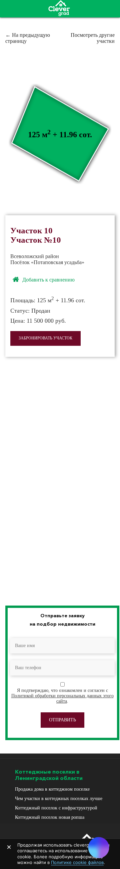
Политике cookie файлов (77, 862)
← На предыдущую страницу (27, 38)
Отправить (62, 719)
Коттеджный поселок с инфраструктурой (56, 807)
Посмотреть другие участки (93, 38)
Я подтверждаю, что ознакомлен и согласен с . (62, 696)
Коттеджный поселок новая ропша (49, 817)
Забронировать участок (45, 338)
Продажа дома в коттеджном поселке (52, 789)
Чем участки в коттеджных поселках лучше (58, 798)
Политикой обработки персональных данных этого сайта (62, 698)
